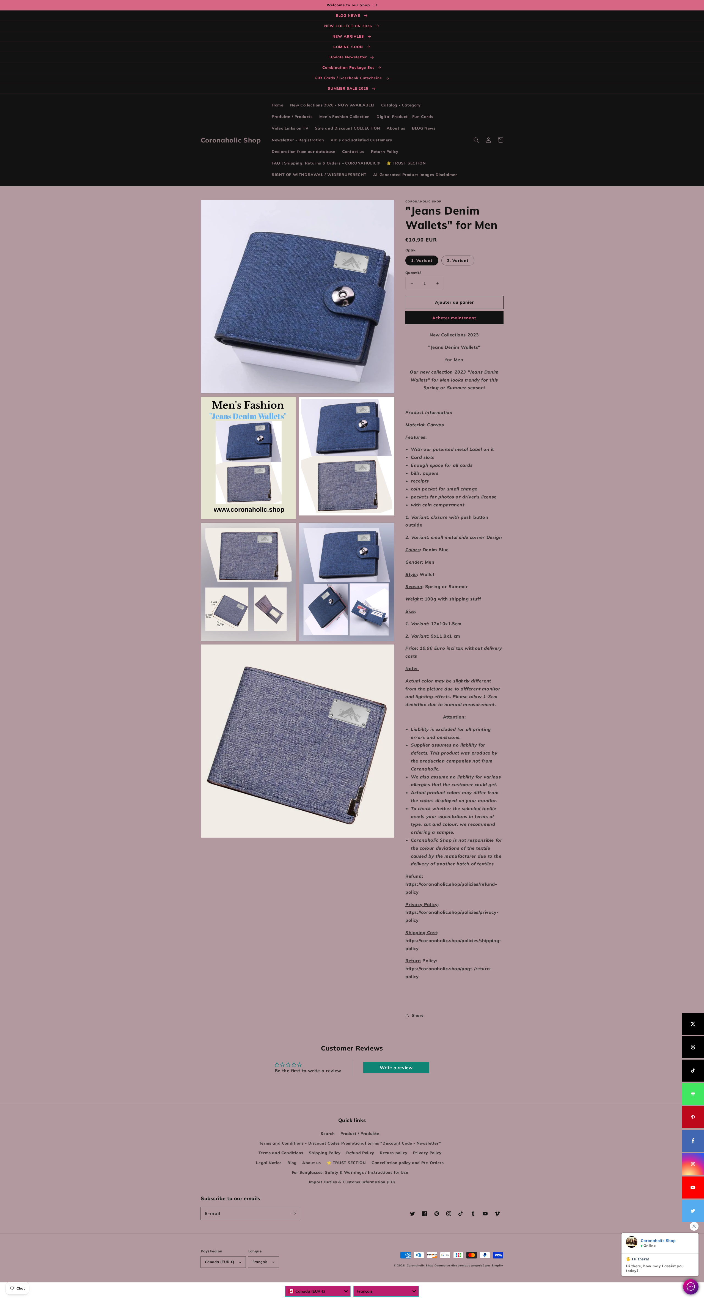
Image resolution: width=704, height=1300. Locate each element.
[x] (693, 1024)
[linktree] (693, 1094)
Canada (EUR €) (220, 1262)
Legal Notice (269, 1162)
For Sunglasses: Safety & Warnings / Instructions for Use (350, 1172)
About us (311, 1162)
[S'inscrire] (294, 1213)
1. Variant (422, 260)
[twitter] (693, 1211)
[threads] (693, 1047)
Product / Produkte (359, 1133)
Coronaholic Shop (421, 1265)
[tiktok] (693, 1071)
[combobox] (318, 1291)
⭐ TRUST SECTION (346, 1162)
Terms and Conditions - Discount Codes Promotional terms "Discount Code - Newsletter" (350, 1143)
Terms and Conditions (280, 1152)
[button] (476, 140)
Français (260, 1262)
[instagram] (693, 1164)
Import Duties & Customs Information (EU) (352, 1182)
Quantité (413, 272)
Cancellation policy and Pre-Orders (408, 1162)
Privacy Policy (427, 1152)
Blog (291, 1162)
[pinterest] (693, 1117)
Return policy (393, 1152)
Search (328, 1133)
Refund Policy (360, 1152)
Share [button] (418, 1015)
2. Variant (458, 260)
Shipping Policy (324, 1152)
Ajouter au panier (454, 302)
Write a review (396, 1067)
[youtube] (693, 1187)
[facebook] (693, 1141)
